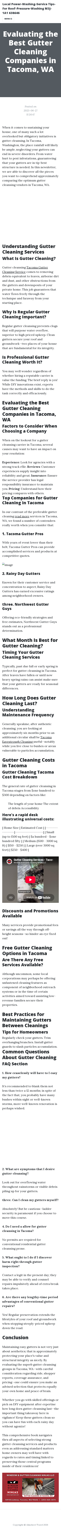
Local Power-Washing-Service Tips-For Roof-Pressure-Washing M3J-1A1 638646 (29, 8)
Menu (7, 19)
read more (22, 516)
